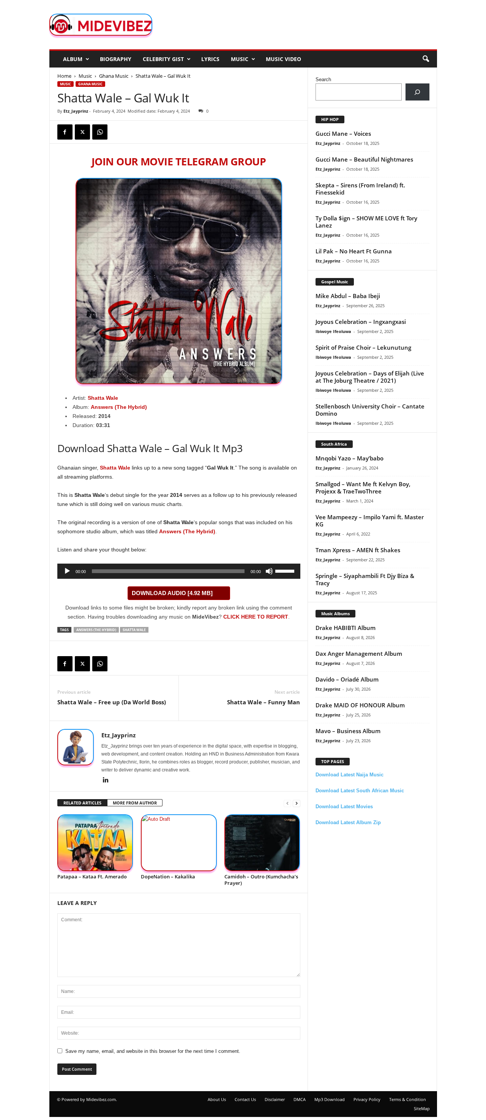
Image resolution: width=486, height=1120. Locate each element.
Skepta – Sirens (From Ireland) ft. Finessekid (360, 188)
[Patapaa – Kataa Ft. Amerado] (95, 843)
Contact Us (245, 1099)
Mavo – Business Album (348, 731)
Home (64, 75)
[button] (425, 59)
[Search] (417, 92)
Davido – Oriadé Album (347, 679)
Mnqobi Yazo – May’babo (349, 458)
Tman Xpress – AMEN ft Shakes (358, 550)
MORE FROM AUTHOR (135, 803)
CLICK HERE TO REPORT (255, 617)
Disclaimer (275, 1099)
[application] (178, 571)
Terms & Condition (407, 1099)
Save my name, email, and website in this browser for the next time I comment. (152, 1051)
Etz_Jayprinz (75, 111)
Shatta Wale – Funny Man (263, 702)
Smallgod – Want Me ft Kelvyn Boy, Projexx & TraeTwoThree (363, 487)
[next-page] (296, 803)
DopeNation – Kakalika (168, 876)
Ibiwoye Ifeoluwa (333, 331)
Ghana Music (113, 75)
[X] (82, 132)
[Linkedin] (105, 780)
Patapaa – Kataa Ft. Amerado (92, 876)
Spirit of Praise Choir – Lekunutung (363, 347)
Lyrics (210, 59)
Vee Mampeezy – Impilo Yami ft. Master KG (370, 520)
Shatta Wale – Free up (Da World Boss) (111, 702)
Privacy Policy (366, 1099)
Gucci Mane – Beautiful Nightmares (364, 159)
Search (323, 79)
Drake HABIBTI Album (346, 627)
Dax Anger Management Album (359, 653)
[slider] (286, 570)
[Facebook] (65, 132)
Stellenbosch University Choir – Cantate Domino (370, 409)
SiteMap (422, 1108)
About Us (217, 1099)
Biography (115, 59)
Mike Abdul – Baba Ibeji (348, 296)
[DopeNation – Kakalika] (179, 843)
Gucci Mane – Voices (343, 133)
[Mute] (269, 571)
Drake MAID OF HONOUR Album (360, 705)
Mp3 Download (329, 1099)
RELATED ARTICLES (82, 803)
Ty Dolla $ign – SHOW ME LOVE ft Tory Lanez (366, 221)
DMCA (299, 1099)
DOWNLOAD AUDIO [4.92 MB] (172, 593)
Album (72, 59)
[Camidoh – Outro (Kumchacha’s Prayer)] (262, 843)
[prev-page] (287, 803)
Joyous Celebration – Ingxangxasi (361, 321)
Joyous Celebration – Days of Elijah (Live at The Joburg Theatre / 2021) (370, 376)
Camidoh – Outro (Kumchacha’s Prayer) (261, 879)
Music (239, 59)
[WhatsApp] (99, 132)
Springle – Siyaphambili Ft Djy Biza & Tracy (365, 579)
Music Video (283, 59)
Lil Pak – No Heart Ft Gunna (354, 251)
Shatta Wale (103, 398)
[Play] (67, 571)
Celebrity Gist (163, 59)
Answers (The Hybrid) (187, 531)
